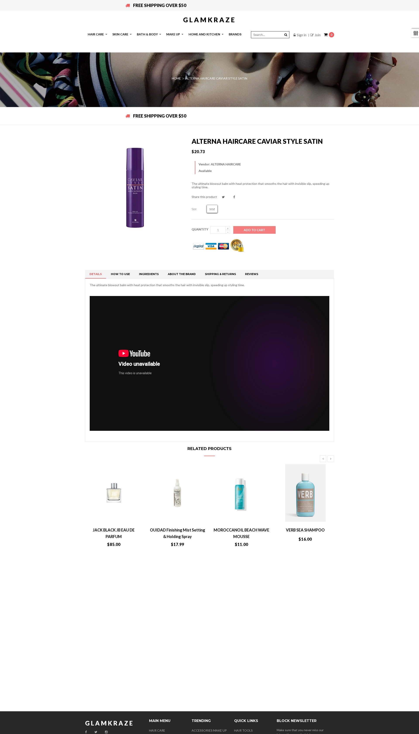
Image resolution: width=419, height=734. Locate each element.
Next (330, 458)
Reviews (251, 274)
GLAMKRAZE (209, 20)
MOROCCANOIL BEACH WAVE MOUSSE (241, 533)
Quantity (200, 229)
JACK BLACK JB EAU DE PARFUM (114, 533)
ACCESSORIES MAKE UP (209, 730)
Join (318, 35)
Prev (323, 458)
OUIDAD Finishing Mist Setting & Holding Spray (177, 533)
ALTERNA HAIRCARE (226, 164)
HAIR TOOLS (243, 730)
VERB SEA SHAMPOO (305, 530)
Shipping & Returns (220, 274)
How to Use (120, 274)
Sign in (301, 35)
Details (95, 274)
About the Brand (182, 274)
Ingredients (149, 274)
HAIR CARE (157, 730)
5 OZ (212, 209)
